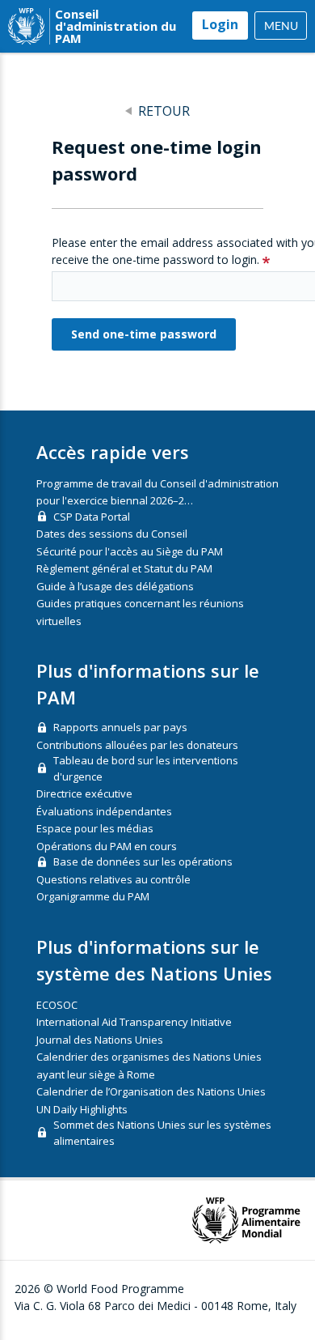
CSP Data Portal (91, 516)
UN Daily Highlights (82, 1109)
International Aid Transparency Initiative (134, 1022)
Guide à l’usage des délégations (115, 586)
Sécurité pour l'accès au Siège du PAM (129, 551)
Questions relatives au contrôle (113, 879)
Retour (164, 111)
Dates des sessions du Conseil (111, 533)
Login (220, 24)
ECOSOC (57, 1005)
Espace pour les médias (94, 828)
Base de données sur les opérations (143, 861)
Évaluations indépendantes (104, 811)
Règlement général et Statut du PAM (124, 568)
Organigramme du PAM (92, 896)
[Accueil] (26, 26)
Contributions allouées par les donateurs (137, 745)
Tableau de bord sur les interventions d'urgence (145, 768)
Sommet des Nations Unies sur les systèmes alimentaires (162, 1132)
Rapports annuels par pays (120, 727)
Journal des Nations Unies (99, 1039)
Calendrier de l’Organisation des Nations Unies (151, 1091)
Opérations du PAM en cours (106, 846)
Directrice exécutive (84, 793)
